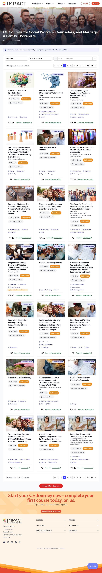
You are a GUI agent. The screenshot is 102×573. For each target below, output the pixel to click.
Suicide (43, 117)
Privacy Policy (7, 529)
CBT (81, 347)
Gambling (24, 117)
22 (88, 66)
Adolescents (44, 229)
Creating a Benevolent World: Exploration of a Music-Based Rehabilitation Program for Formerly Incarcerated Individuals (81, 267)
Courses (49, 3)
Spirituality (13, 174)
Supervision (13, 347)
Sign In (95, 3)
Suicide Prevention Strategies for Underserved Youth (51, 92)
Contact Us (6, 537)
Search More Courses (51, 486)
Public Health (87, 229)
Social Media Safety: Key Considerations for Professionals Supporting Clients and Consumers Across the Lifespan (49, 325)
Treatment (21, 171)
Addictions (29, 74)
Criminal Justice (76, 456)
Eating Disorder (84, 114)
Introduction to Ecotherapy (19, 378)
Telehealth (55, 229)
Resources (72, 3)
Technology (44, 347)
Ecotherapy (13, 404)
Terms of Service (9, 526)
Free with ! (24, 122)
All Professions (58, 246)
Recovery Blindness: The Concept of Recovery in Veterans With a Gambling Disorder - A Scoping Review (19, 209)
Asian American (76, 171)
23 (92, 66)
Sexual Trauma (25, 459)
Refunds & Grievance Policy (12, 535)
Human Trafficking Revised (50, 263)
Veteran (25, 229)
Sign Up (85, 3)
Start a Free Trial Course (51, 511)
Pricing (60, 3)
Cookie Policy (7, 532)
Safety (74, 404)
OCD (43, 232)
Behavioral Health (58, 74)
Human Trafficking (46, 290)
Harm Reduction (14, 229)
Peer (56, 290)
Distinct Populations (78, 117)
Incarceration (76, 229)
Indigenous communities (48, 111)
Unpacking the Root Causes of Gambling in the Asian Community (82, 149)
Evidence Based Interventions (49, 114)
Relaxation (23, 401)
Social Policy (13, 117)
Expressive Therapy (47, 174)
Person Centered (15, 287)
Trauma (12, 171)
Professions (36, 3)
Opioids (43, 462)
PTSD (49, 404)
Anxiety (74, 114)
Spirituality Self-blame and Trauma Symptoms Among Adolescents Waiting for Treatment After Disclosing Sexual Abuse (19, 152)
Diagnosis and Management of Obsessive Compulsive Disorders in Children (50, 206)
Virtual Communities (47, 344)
